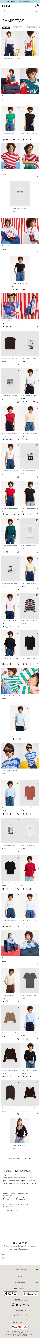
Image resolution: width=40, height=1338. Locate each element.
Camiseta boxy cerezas (9, 246)
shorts (10, 1183)
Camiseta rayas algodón (10, 958)
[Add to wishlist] (37, 33)
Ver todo (6, 28)
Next (17, 118)
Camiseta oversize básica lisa (11, 658)
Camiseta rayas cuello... (10, 1033)
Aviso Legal (16, 1335)
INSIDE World (20, 1283)
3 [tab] (5, 107)
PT (22, 1315)
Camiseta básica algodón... (11, 133)
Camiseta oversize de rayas (11, 695)
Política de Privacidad (13, 1332)
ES (18, 1315)
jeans (17, 1181)
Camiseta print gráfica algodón (12, 583)
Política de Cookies (26, 1332)
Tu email (4, 1254)
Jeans (7, 1199)
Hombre (22, 6)
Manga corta (31, 28)
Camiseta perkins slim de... (11, 1108)
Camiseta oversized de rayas (11, 171)
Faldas (20, 1199)
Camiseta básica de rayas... (30, 620)
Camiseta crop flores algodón (12, 396)
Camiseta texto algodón (20, 208)
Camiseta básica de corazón (21, 1145)
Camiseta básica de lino (29, 583)
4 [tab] (6, 107)
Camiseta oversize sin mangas (12, 620)
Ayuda (20, 1276)
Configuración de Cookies (12, 1334)
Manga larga (17, 28)
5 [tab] (7, 107)
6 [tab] (8, 519)
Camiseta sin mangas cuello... (12, 358)
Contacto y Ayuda (20, 1270)
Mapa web (24, 1335)
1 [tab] (2, 32)
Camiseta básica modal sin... (11, 321)
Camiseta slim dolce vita (10, 471)
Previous (3, 118)
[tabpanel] (20, 193)
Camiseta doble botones (29, 1108)
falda (5, 1183)
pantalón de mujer (28, 1181)
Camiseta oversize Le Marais (11, 845)
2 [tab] (3, 107)
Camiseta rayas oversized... (11, 96)
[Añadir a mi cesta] (37, 64)
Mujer (15, 6)
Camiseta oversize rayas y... (11, 770)
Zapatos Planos (11, 1210)
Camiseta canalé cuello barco (12, 920)
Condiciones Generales (28, 1334)
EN (27, 1315)
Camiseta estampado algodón (12, 58)
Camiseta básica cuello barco (12, 1070)
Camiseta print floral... (29, 546)
